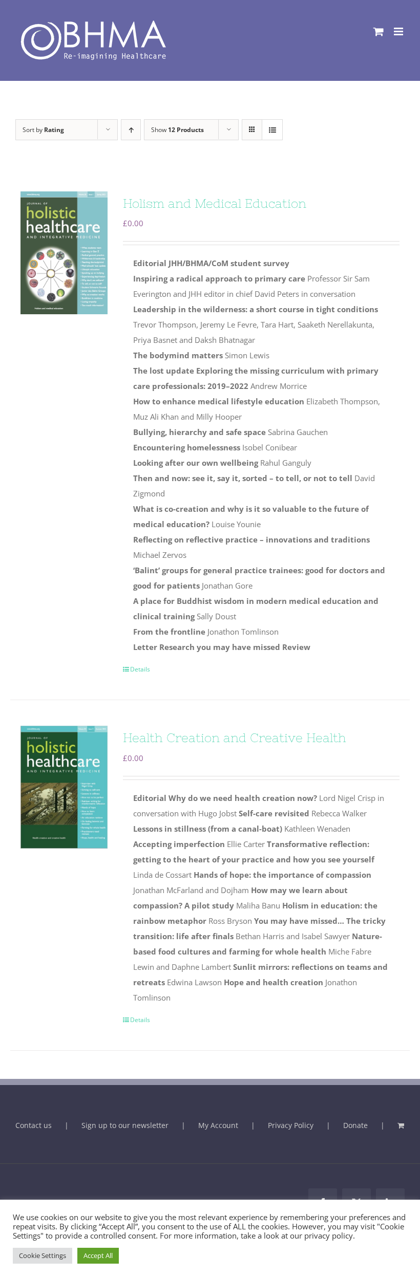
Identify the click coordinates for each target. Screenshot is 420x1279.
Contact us (33, 1125)
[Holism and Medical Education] (64, 252)
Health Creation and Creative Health (234, 738)
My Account (218, 1125)
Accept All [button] (98, 1255)
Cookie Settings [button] (42, 1255)
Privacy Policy (290, 1125)
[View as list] (272, 130)
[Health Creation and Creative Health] (64, 787)
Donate (355, 1125)
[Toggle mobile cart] (378, 31)
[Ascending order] (131, 129)
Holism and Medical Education (214, 203)
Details (140, 669)
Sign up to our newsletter (125, 1125)
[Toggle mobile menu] (399, 31)
